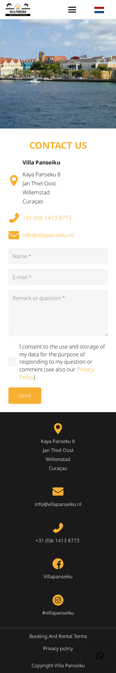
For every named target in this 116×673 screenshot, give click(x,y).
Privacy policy (58, 648)
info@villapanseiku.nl (48, 235)
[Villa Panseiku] (15, 180)
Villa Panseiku (41, 162)
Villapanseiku (58, 576)
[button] (72, 9)
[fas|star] (15, 217)
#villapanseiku (58, 612)
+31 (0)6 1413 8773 (48, 217)
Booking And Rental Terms (58, 636)
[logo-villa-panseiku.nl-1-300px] (17, 9)
